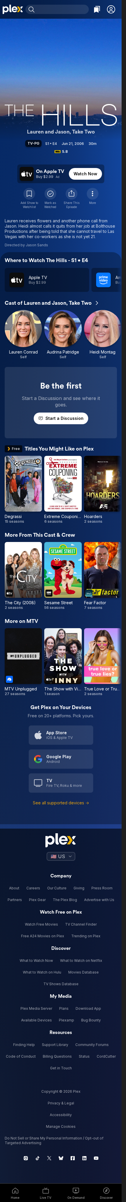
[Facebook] (73, 1158)
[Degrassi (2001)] (23, 490)
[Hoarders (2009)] (102, 490)
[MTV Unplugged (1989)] (23, 662)
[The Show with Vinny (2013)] (62, 662)
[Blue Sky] (61, 1158)
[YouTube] (96, 1158)
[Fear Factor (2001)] (102, 576)
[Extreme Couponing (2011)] (62, 490)
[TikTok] (37, 1158)
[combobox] (62, 9)
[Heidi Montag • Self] (102, 334)
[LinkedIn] (84, 1158)
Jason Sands (37, 245)
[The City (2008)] (23, 576)
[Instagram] (26, 1158)
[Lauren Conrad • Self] (23, 334)
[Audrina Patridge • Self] (62, 334)
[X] (49, 1158)
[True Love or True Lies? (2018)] (102, 662)
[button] (111, 9)
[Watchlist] (97, 9)
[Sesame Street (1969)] (62, 576)
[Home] (13, 9)
